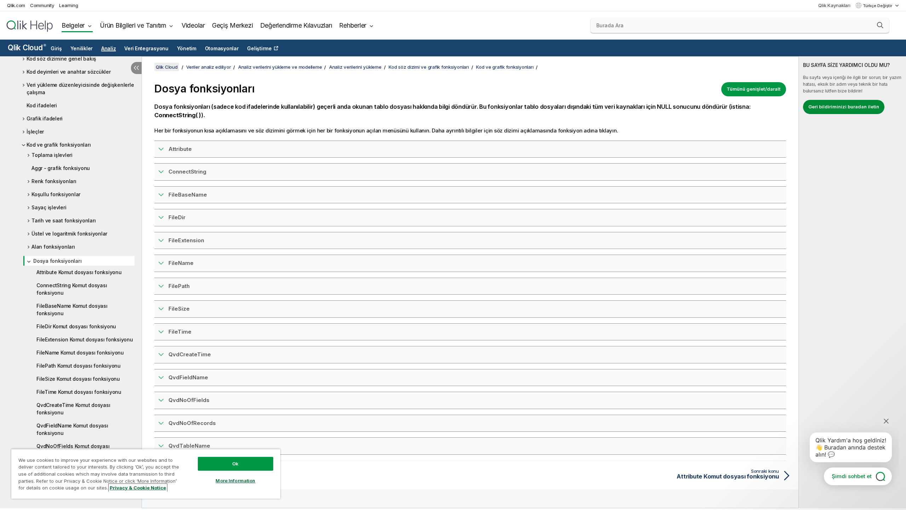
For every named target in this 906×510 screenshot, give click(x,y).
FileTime (179, 331)
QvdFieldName (188, 377)
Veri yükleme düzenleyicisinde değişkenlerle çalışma (80, 88)
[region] (145, 474)
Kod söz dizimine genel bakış (61, 59)
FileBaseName (187, 194)
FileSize (179, 308)
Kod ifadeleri (42, 105)
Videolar (193, 25)
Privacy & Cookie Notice (138, 488)
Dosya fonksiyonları (57, 261)
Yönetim (186, 48)
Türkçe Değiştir (878, 5)
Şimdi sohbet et (852, 476)
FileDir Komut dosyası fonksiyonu (76, 326)
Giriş (56, 48)
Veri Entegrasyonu (146, 48)
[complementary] (852, 282)
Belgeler (73, 25)
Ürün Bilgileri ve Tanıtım (133, 25)
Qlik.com (16, 5)
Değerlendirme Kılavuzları (296, 25)
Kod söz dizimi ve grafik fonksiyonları (429, 67)
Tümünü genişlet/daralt (754, 89)
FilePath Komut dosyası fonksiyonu (78, 366)
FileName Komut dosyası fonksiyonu (80, 353)
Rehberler (352, 25)
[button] (880, 25)
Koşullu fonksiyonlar (55, 194)
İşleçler (35, 132)
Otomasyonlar (222, 48)
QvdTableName (189, 445)
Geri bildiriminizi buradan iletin (843, 106)
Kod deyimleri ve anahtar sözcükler (69, 72)
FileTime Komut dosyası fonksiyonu (78, 392)
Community (42, 5)
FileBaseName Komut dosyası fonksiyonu (72, 309)
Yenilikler (81, 48)
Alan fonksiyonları (53, 247)
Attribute (180, 149)
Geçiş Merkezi (232, 25)
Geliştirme (259, 48)
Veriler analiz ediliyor (208, 67)
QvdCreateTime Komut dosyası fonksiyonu (73, 408)
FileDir (176, 217)
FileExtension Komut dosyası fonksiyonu (84, 339)
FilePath (179, 286)
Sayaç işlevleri (48, 207)
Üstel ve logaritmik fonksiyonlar (69, 234)
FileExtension (186, 240)
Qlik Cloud (27, 47)
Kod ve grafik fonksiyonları (59, 145)
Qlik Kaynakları (834, 5)
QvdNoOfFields (189, 400)
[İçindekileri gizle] (136, 68)
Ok (235, 463)
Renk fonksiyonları (53, 181)
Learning (68, 5)
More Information (235, 480)
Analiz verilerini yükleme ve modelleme (280, 67)
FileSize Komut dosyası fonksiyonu (78, 379)
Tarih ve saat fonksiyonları (63, 220)
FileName (181, 263)
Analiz (108, 48)
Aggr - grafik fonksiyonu (60, 168)
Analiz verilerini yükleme (355, 67)
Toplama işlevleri (52, 155)
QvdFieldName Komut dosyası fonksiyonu (72, 429)
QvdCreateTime (189, 354)
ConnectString (187, 171)
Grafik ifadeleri (45, 118)
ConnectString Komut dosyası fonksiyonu (71, 289)
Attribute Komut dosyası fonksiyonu (79, 272)
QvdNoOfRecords (192, 423)
